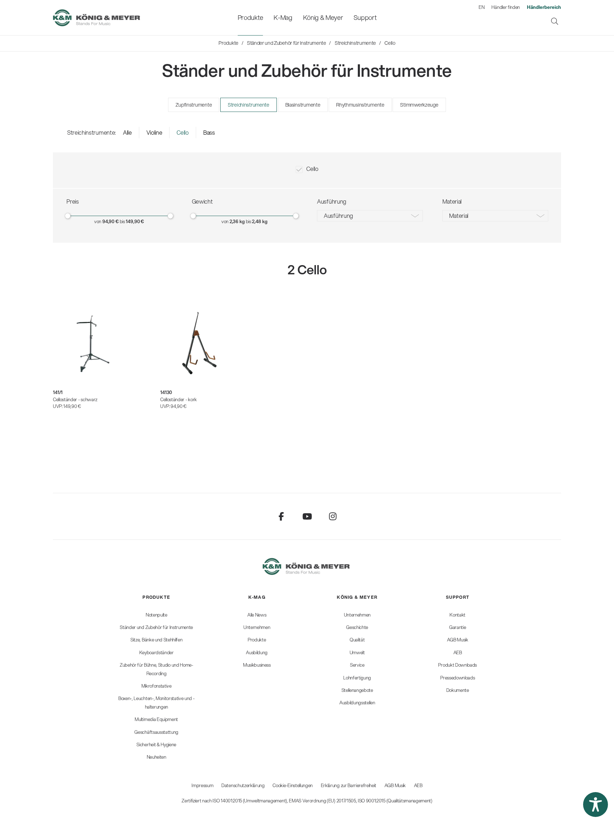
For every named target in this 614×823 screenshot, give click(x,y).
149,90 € (135, 221)
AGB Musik (395, 785)
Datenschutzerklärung (243, 785)
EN (481, 7)
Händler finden (505, 7)
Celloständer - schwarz (75, 399)
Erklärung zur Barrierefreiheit (348, 785)
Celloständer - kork (178, 399)
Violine (154, 132)
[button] (595, 804)
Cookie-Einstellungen (293, 785)
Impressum (202, 785)
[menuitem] (250, 17)
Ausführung (338, 215)
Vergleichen (72, 430)
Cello (182, 132)
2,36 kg (237, 221)
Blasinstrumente (303, 104)
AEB (418, 785)
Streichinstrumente (248, 104)
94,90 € (110, 221)
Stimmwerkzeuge (419, 104)
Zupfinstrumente (194, 104)
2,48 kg (259, 221)
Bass (209, 132)
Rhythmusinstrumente (360, 104)
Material (458, 215)
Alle (127, 132)
